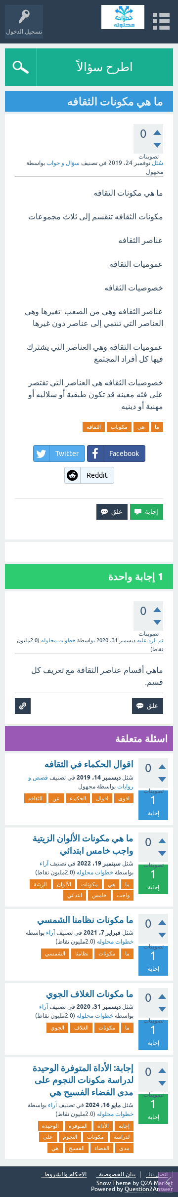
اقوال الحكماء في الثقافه (89, 764)
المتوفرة (78, 1126)
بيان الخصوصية (117, 1174)
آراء (44, 863)
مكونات (119, 427)
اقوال (102, 798)
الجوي (57, 1028)
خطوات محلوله (95, 872)
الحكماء (78, 798)
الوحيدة (50, 1126)
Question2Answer (149, 1189)
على (48, 1137)
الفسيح (77, 1148)
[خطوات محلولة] (122, 17)
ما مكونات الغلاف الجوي (90, 994)
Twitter (67, 453)
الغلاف (81, 1028)
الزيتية (40, 884)
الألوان (64, 884)
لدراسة (122, 1137)
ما (157, 427)
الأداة (103, 1126)
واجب (123, 895)
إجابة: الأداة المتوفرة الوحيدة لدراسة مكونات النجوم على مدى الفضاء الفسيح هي (83, 1080)
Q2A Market (156, 1183)
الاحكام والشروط (65, 1174)
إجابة (124, 1126)
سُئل (157, 163)
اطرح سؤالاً (105, 67)
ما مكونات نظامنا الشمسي (85, 919)
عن (56, 798)
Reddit (97, 475)
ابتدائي (74, 895)
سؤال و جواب (63, 163)
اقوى (124, 798)
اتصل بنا (158, 1174)
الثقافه (94, 427)
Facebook (124, 453)
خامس (99, 895)
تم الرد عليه (150, 640)
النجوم (70, 1137)
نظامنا (82, 953)
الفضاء (101, 1148)
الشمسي (55, 953)
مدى (124, 1148)
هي (141, 427)
